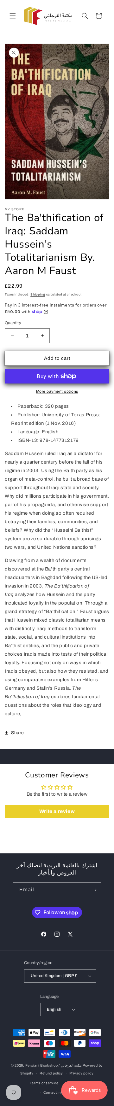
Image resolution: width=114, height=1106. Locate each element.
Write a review (57, 811)
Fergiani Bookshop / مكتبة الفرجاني (53, 1065)
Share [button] (17, 732)
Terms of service (44, 1083)
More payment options (57, 391)
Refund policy (51, 1073)
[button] (13, 16)
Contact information (60, 1092)
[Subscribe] (94, 889)
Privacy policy (81, 1073)
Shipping (37, 294)
